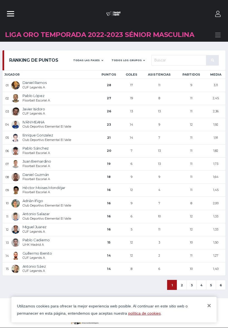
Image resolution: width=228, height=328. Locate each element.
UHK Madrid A (33, 245)
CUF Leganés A (34, 87)
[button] (88, 60)
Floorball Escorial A (36, 100)
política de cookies (144, 313)
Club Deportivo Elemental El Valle (47, 126)
